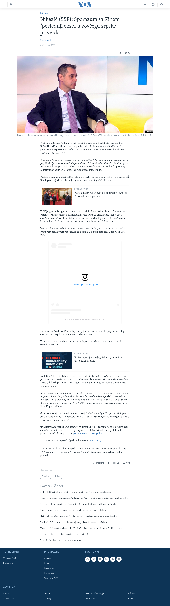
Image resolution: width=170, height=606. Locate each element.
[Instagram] (153, 5)
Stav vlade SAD (51, 578)
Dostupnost (49, 573)
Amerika (7, 594)
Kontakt (47, 563)
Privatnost (49, 568)
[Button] (124, 53)
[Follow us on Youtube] (100, 559)
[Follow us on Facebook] (87, 559)
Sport (130, 599)
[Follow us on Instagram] (106, 559)
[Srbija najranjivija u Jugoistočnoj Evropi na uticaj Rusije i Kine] (57, 360)
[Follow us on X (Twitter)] (93, 559)
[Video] (145, 5)
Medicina (90, 599)
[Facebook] (162, 5)
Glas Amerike (46, 40)
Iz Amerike (8, 563)
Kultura (131, 594)
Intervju (48, 599)
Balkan (44, 13)
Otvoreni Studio (10, 558)
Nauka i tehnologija (95, 594)
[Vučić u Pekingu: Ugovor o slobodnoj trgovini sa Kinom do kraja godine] (57, 196)
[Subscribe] (119, 559)
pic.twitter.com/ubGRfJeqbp (87, 434)
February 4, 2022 (98, 441)
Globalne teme (9, 599)
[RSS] (112, 559)
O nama (47, 558)
